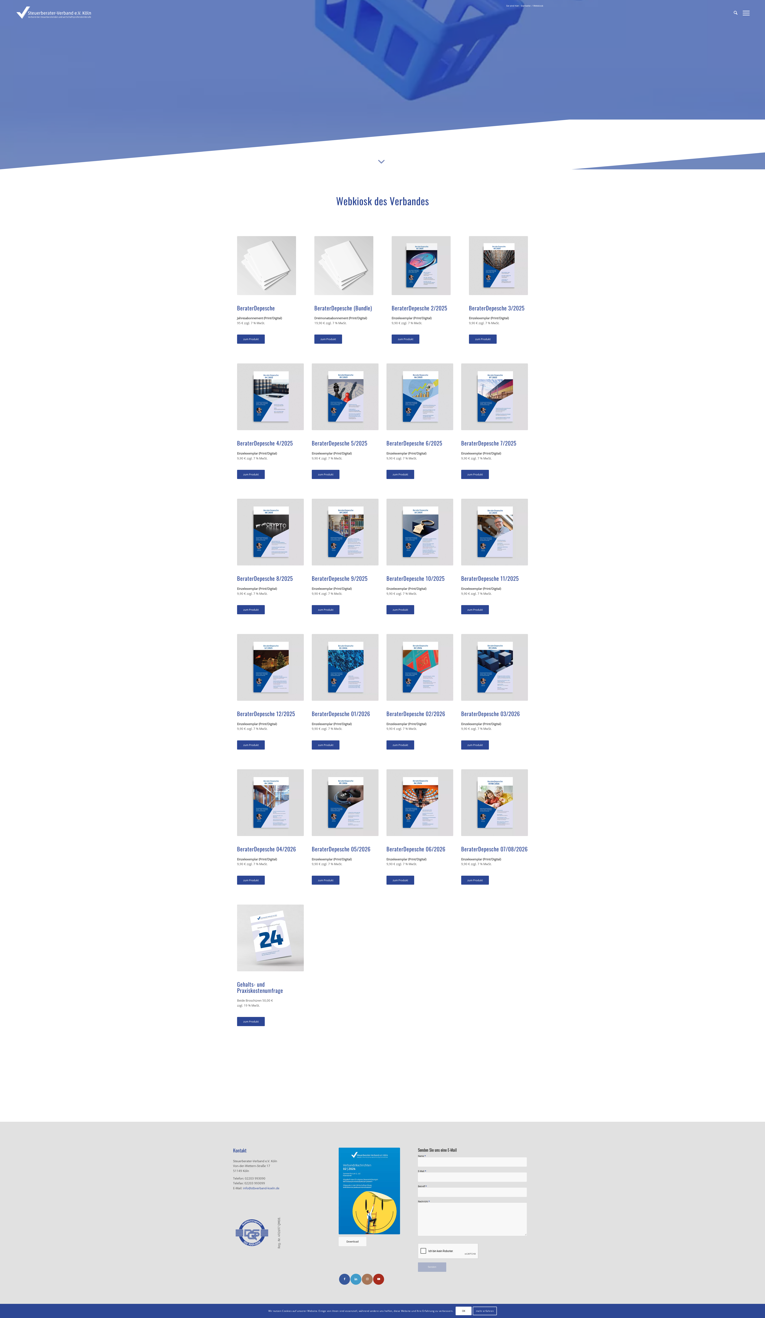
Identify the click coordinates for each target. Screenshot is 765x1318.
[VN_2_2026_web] (369, 1191)
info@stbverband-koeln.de (261, 1188)
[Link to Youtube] (378, 1279)
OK (463, 1311)
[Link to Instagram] (367, 1279)
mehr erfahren (485, 1311)
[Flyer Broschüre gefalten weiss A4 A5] (270, 938)
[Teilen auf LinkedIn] (355, 1279)
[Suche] (735, 13)
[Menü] (745, 13)
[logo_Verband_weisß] (53, 13)
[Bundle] (266, 265)
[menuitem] (735, 13)
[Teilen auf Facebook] (344, 1279)
